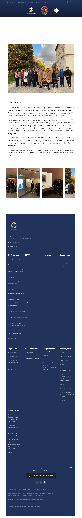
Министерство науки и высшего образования (22, 503)
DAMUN (62, 400)
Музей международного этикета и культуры (16, 282)
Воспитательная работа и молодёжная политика (67, 394)
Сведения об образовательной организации (18, 304)
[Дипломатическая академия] (31, 10)
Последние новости (66, 356)
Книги (10, 452)
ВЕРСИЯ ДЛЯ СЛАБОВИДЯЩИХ (43, 475)
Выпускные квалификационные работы (14, 427)
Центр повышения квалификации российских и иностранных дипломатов (14, 364)
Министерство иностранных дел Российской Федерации (25, 499)
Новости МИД (64, 360)
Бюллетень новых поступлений (14, 435)
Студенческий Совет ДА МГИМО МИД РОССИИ (16, 270)
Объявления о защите (32, 359)
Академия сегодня (14, 299)
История (11, 277)
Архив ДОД (63, 267)
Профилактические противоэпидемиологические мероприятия (18, 336)
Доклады (45, 355)
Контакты (12, 2)
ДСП (44, 359)
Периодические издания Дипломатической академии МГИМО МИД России (14, 444)
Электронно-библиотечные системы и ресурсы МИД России (14, 418)
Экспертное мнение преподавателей (66, 369)
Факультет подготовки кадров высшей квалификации (66, 377)
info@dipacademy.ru (26, 2)
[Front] (14, 226)
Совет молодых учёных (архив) (30, 354)
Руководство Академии (15, 259)
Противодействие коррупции (18, 311)
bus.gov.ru (11, 510)
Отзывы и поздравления (16, 293)
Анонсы (62, 353)
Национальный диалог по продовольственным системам (49, 366)
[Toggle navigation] (56, 10)
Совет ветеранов (65, 388)
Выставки (63, 384)
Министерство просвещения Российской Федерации (24, 507)
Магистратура (64, 259)
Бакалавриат (12, 353)
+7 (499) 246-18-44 (42, 2)
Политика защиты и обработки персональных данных (16, 325)
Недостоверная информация (17, 317)
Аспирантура (64, 263)
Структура (11, 265)
